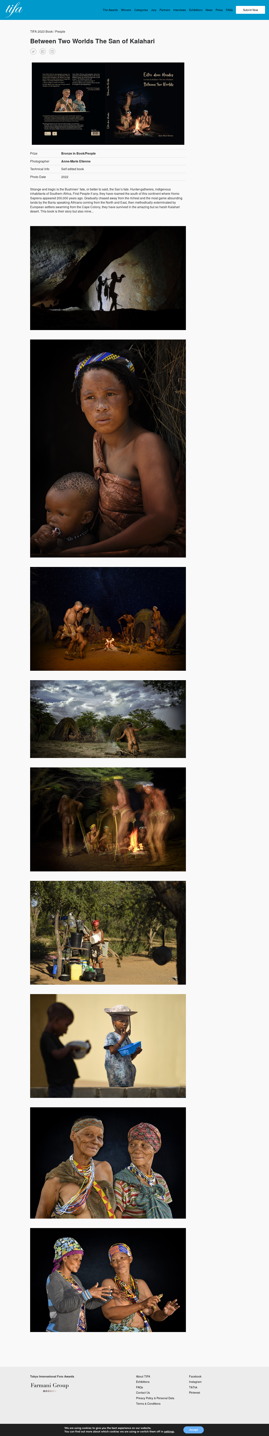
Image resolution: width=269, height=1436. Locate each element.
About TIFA (143, 1376)
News (209, 9)
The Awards (110, 9)
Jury (153, 9)
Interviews (179, 9)
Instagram (195, 1382)
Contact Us (143, 1392)
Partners (165, 9)
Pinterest (194, 1392)
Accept (193, 1430)
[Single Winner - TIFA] (14, 10)
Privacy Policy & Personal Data (155, 1398)
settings (169, 1431)
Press (219, 9)
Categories (141, 9)
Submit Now (250, 9)
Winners (126, 9)
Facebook (195, 1376)
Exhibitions (195, 9)
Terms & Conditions (148, 1403)
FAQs (229, 9)
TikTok (193, 1387)
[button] (33, 51)
